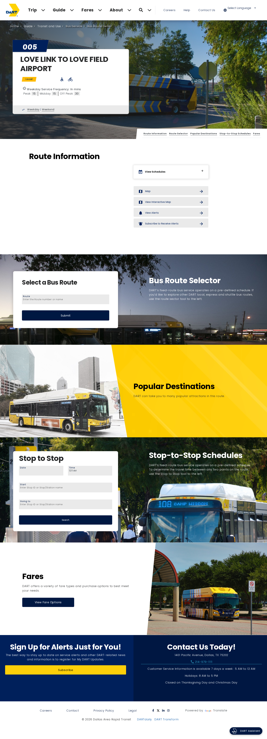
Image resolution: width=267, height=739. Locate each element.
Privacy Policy (103, 710)
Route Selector (178, 133)
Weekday (33, 109)
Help (187, 10)
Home (14, 26)
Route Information (155, 133)
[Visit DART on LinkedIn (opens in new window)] (163, 710)
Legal (133, 710)
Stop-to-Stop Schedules (235, 133)
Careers (169, 10)
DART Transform (166, 719)
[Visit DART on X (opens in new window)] (158, 710)
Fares (256, 133)
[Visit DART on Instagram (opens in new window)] (168, 710)
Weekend (48, 109)
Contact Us (206, 10)
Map (171, 191)
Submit (65, 315)
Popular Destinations (203, 133)
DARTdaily (144, 719)
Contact (72, 710)
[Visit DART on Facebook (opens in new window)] (153, 710)
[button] (241, 10)
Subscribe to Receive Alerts (171, 223)
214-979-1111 (201, 662)
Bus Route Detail (99, 26)
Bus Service (74, 26)
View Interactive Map (171, 202)
